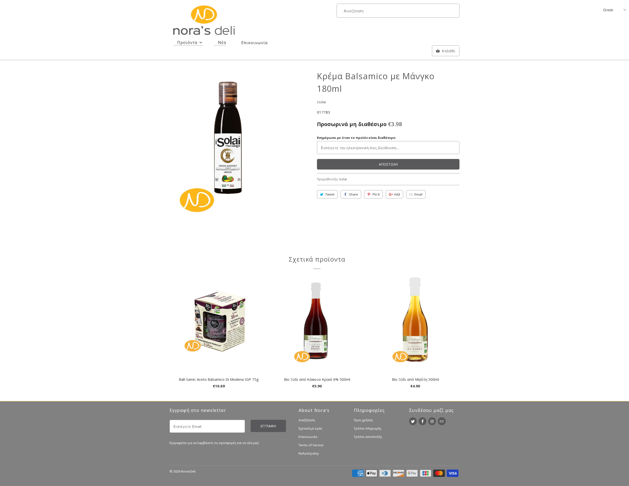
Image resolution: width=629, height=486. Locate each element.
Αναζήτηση (307, 420)
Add (397, 194)
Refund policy (309, 453)
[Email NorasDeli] (441, 421)
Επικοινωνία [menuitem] (254, 42)
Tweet (329, 194)
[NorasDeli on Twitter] (413, 421)
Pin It (376, 194)
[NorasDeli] (204, 21)
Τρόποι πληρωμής (367, 428)
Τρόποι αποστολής (368, 436)
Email (418, 194)
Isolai (321, 101)
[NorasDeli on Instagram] (432, 421)
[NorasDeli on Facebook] (422, 421)
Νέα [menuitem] (222, 42)
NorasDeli (188, 471)
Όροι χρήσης (363, 420)
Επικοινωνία (308, 436)
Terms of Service (311, 445)
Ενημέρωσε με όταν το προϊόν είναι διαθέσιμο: (356, 137)
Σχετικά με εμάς (310, 428)
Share (353, 194)
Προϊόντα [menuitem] (187, 42)
